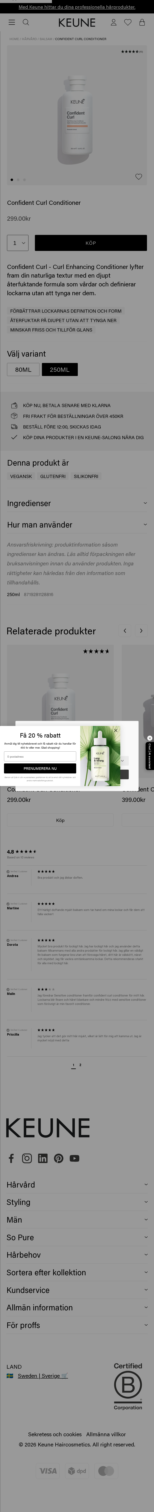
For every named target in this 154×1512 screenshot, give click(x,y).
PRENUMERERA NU (40, 768)
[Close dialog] (115, 730)
